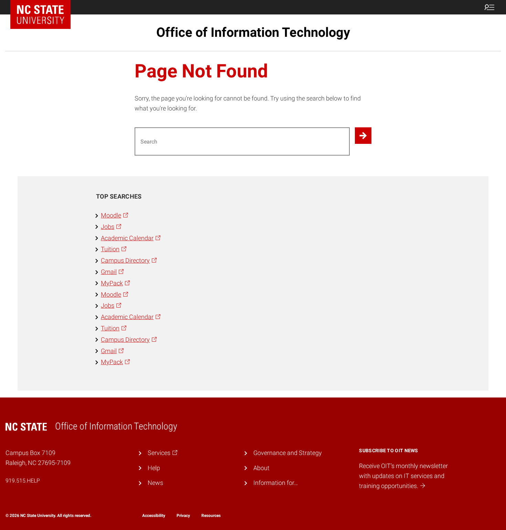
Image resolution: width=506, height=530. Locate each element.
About (261, 467)
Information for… (275, 482)
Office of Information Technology (253, 32)
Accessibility (153, 515)
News (155, 482)
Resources (211, 515)
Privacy (183, 515)
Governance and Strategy (287, 452)
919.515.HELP (23, 480)
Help (154, 467)
